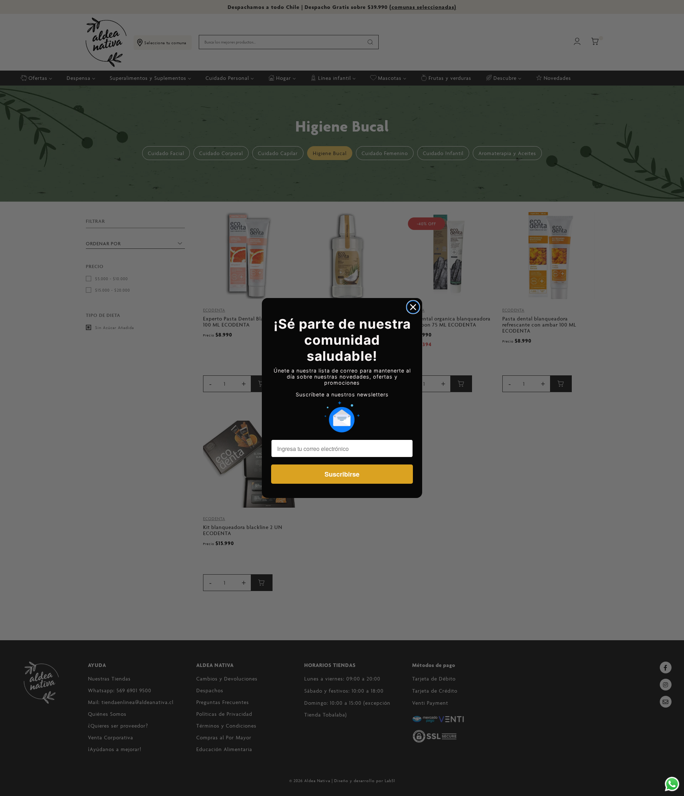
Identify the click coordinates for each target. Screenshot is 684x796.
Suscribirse (342, 474)
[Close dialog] (413, 307)
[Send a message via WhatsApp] (672, 784)
